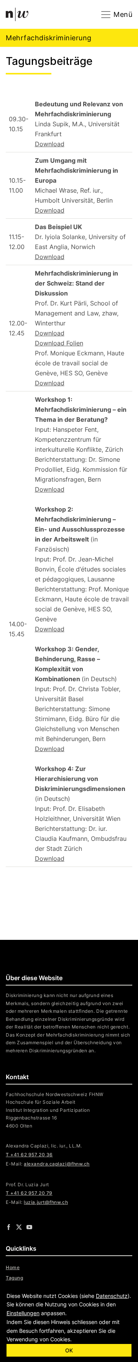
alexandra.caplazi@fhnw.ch (57, 1164)
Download (49, 144)
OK (69, 1350)
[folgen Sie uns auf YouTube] (29, 1226)
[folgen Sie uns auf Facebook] (9, 1226)
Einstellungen (23, 1313)
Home (13, 1267)
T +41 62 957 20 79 (29, 1193)
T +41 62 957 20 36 (29, 1154)
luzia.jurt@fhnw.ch (46, 1202)
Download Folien (59, 343)
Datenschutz (112, 1296)
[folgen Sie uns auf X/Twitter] (19, 1226)
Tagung (14, 1278)
